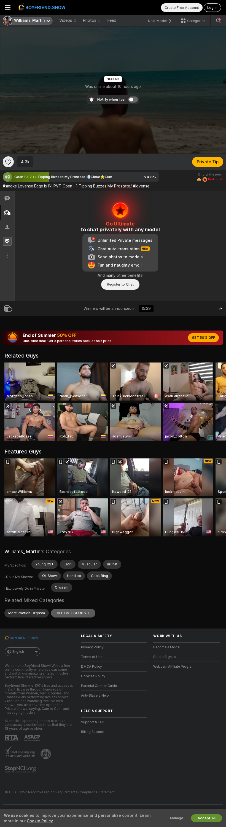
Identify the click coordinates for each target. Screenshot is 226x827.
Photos (92, 20)
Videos (67, 20)
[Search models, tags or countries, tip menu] (218, 20)
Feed (111, 20)
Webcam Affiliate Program (174, 666)
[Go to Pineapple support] (46, 754)
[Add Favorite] (8, 161)
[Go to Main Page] (43, 7)
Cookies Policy (93, 676)
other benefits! (130, 275)
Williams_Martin (22, 551)
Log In (212, 8)
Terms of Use (92, 657)
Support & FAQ (92, 722)
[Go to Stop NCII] (21, 769)
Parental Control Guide (99, 686)
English (18, 652)
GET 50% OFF (203, 338)
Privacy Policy (92, 647)
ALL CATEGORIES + (73, 613)
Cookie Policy (40, 821)
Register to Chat (120, 284)
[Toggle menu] (7, 7)
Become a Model (166, 647)
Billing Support (92, 732)
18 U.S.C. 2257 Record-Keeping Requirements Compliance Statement (60, 792)
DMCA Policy (91, 666)
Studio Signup (164, 657)
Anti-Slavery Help (95, 695)
